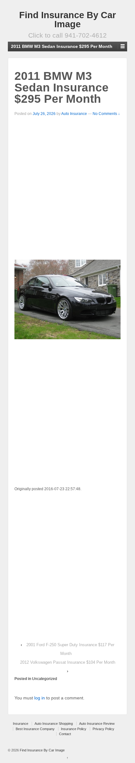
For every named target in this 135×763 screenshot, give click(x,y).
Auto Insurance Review (97, 723)
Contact (65, 734)
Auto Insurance (74, 114)
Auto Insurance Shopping (54, 723)
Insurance (20, 723)
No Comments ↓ (106, 114)
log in (39, 697)
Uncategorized (44, 679)
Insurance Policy (73, 729)
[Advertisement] (67, 187)
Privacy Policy (103, 729)
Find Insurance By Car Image (67, 19)
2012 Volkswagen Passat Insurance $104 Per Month (67, 662)
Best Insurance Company (35, 729)
